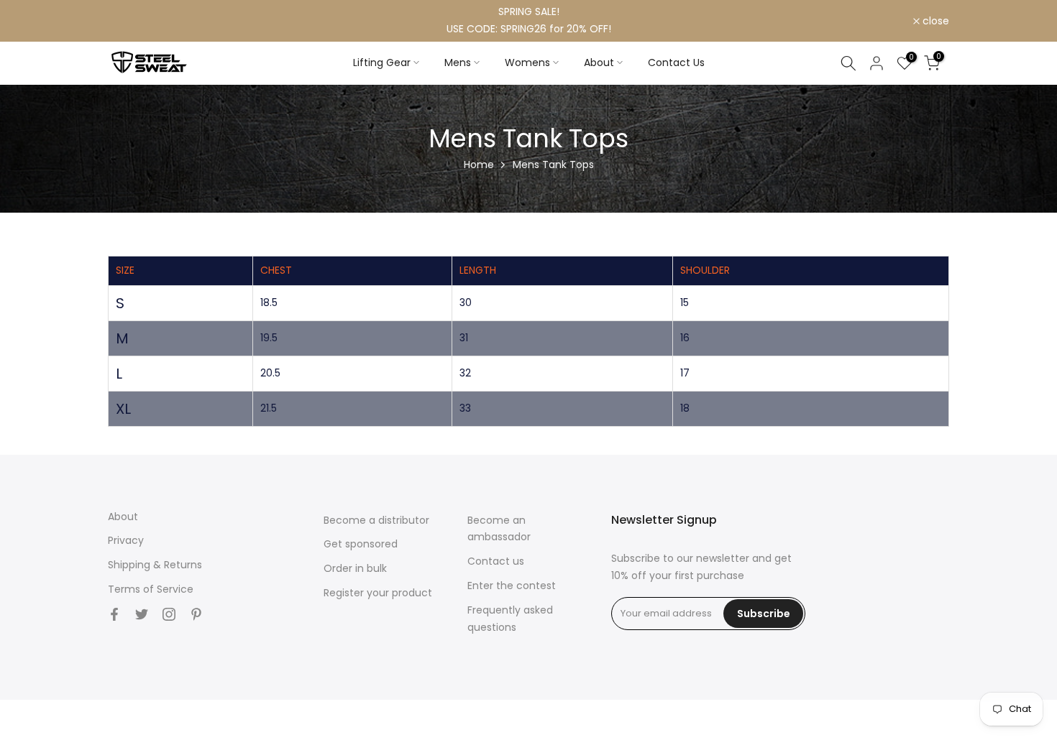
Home (479, 164)
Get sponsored (361, 544)
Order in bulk (355, 568)
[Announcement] (528, 21)
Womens (527, 62)
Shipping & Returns (155, 565)
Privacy (126, 540)
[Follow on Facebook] (114, 614)
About (599, 62)
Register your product (378, 593)
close (129, 21)
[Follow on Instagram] (169, 614)
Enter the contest (511, 585)
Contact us (495, 561)
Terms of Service (150, 589)
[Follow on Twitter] (141, 614)
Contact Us (676, 62)
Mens (457, 62)
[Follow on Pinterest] (196, 614)
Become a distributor (376, 520)
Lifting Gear (382, 62)
